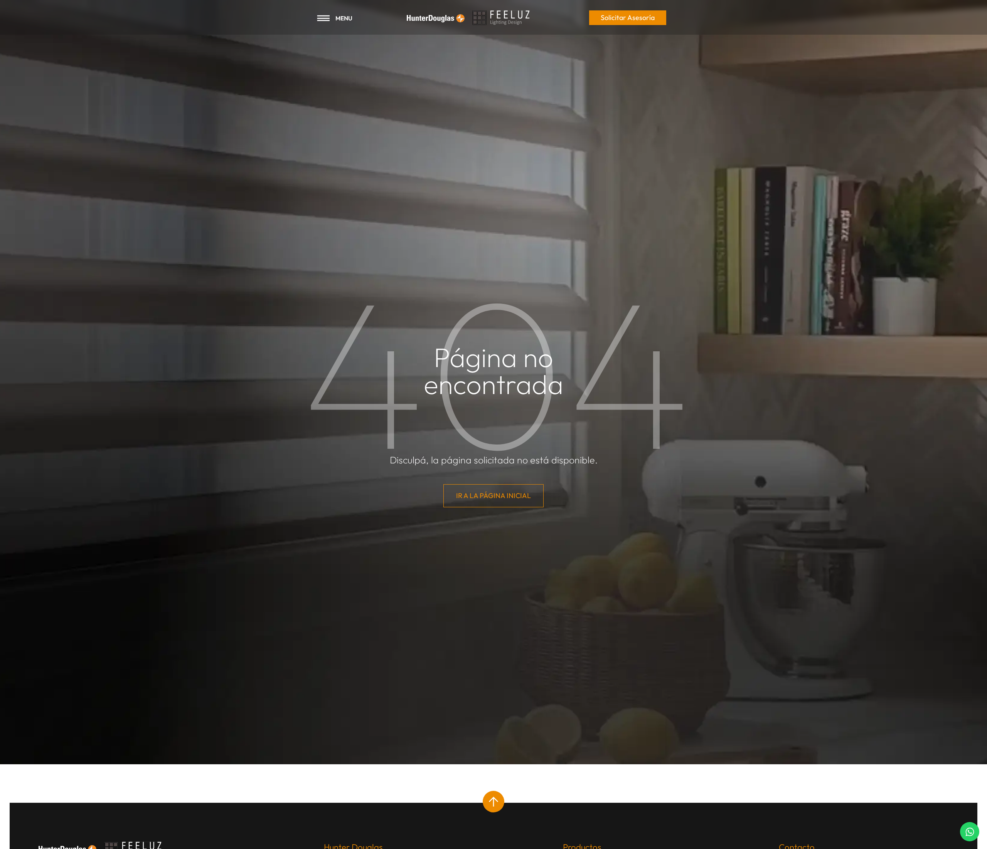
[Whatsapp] (969, 831)
